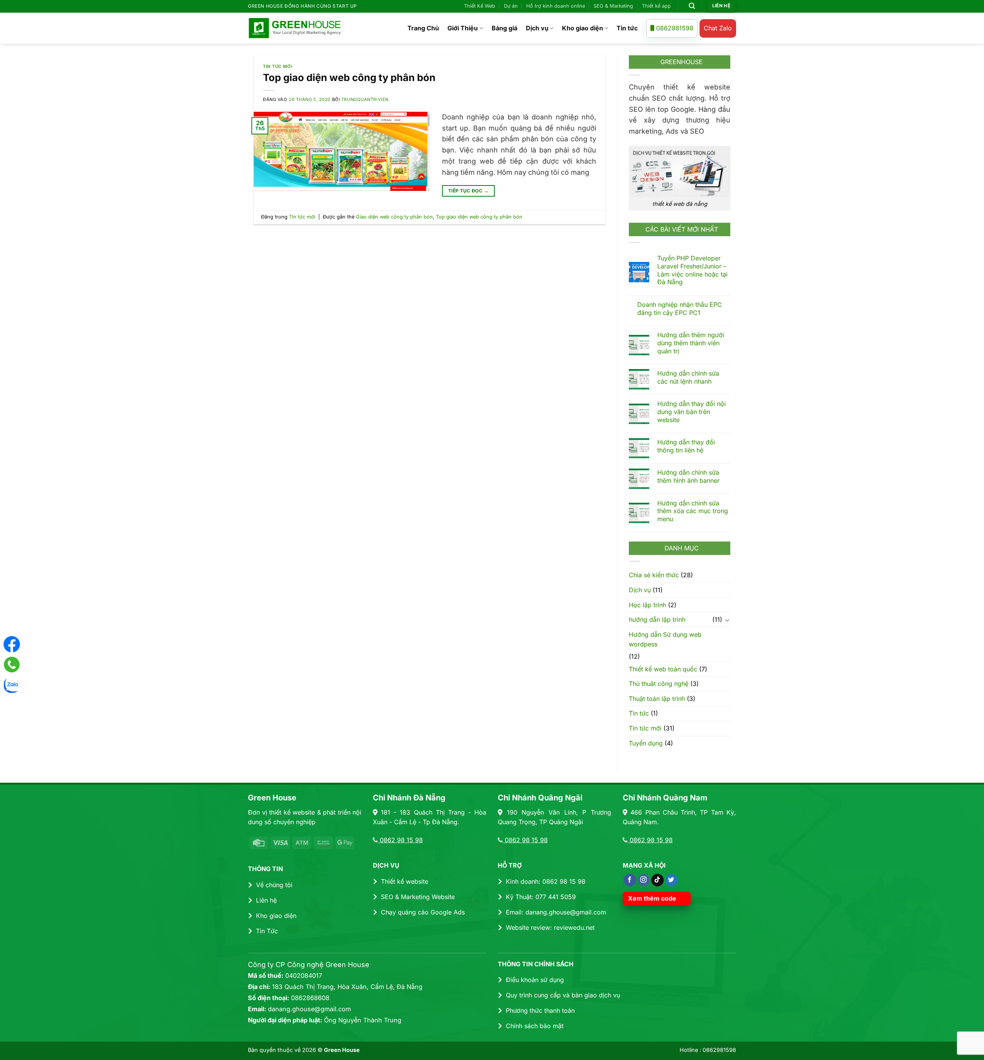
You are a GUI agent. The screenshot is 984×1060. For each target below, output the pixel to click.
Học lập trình (647, 604)
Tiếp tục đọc (468, 191)
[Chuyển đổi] (727, 619)
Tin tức (627, 28)
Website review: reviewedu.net (550, 927)
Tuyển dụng (646, 743)
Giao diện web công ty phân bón (394, 217)
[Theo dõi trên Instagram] (643, 880)
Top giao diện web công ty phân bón (349, 77)
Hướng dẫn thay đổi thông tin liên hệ (686, 446)
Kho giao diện (582, 28)
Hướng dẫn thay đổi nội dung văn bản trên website (691, 412)
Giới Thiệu (462, 28)
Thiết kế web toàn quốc (663, 668)
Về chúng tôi (274, 885)
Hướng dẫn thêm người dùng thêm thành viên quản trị (690, 343)
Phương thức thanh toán (540, 1010)
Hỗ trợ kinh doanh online (555, 6)
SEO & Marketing (613, 6)
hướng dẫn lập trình (657, 619)
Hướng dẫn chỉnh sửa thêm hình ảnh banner (688, 476)
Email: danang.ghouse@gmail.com (556, 912)
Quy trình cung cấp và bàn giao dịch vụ (563, 995)
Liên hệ (266, 900)
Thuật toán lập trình (657, 698)
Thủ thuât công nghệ (658, 683)
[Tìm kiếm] (692, 6)
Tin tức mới (277, 66)
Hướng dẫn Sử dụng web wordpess (665, 639)
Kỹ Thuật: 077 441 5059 (541, 897)
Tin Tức (267, 931)
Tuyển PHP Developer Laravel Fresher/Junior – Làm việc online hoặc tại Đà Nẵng (692, 270)
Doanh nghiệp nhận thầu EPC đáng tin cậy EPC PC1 (679, 308)
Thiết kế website (404, 881)
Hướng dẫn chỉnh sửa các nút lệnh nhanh (688, 377)
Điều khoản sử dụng (535, 980)
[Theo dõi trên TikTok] (657, 880)
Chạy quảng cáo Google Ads (423, 912)
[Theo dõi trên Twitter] (671, 880)
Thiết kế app (656, 6)
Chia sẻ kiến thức (654, 575)
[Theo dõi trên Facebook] (629, 880)
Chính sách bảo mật (534, 1026)
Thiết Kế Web (479, 6)
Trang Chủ (423, 28)
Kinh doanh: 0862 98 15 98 (545, 881)
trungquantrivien (365, 99)
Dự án (511, 6)
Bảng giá (504, 28)
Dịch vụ (537, 28)
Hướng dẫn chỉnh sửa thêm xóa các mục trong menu (692, 511)
